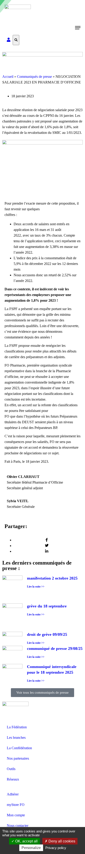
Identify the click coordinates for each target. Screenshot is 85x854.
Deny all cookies (61, 841)
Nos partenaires (18, 758)
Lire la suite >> (35, 586)
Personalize (31, 848)
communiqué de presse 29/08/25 (55, 648)
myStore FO (15, 805)
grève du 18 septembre (47, 606)
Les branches (16, 737)
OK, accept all (26, 841)
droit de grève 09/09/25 (47, 634)
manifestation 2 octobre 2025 (52, 578)
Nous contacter (17, 825)
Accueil (7, 76)
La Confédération (19, 748)
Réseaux (13, 779)
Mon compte (16, 815)
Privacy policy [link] (55, 848)
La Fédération (17, 727)
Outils (11, 769)
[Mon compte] (9, 40)
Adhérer (13, 794)
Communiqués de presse (34, 76)
